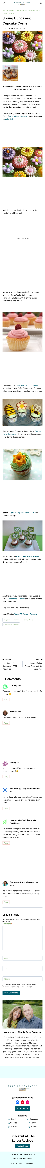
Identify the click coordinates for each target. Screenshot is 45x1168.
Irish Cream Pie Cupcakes (27, 556)
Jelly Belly (9, 119)
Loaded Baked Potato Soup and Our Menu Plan (33, 664)
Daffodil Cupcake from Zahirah (23, 513)
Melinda (13, 711)
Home (5, 10)
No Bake (13, 1126)
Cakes (33, 1123)
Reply (6, 699)
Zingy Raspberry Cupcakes (27, 385)
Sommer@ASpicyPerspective (24, 882)
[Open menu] (40, 3)
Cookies (13, 1123)
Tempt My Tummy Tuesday (25, 614)
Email (6, 968)
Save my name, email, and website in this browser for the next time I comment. (20, 986)
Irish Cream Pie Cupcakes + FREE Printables (10, 664)
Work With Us (29, 1154)
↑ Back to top (16, 1154)
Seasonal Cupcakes (31, 10)
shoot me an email (17, 599)
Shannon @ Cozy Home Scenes (25, 788)
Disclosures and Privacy (23, 1158)
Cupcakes (19, 10)
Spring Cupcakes (9, 13)
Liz (5, 28)
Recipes (11, 10)
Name (6, 958)
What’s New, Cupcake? (18, 116)
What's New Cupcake (11, 624)
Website (6, 979)
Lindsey (13, 685)
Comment (7, 924)
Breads (14, 1119)
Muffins (33, 1126)
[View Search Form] (4, 3)
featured (17, 620)
